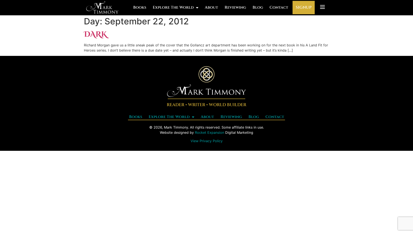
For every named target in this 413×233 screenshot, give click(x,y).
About (211, 7)
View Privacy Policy (207, 141)
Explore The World (173, 7)
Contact (279, 7)
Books (139, 7)
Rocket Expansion (209, 132)
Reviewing (235, 7)
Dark (95, 34)
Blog (258, 7)
